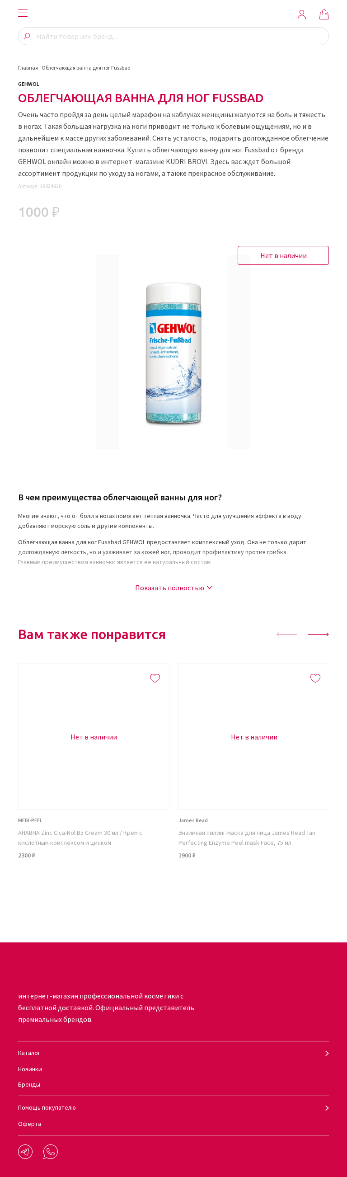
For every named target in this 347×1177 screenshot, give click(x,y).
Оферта (29, 1124)
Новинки (30, 1069)
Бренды (29, 1084)
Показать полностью (169, 587)
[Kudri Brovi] (173, 14)
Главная (28, 67)
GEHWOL (28, 83)
